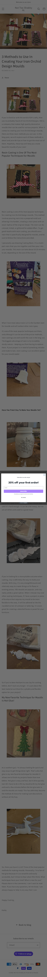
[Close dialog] (44, 475)
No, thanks (23, 497)
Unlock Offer (23, 491)
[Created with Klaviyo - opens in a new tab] (23, 502)
